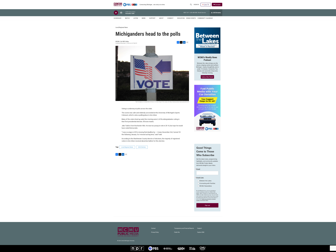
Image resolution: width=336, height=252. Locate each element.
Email (198, 169)
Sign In (196, 4)
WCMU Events (191, 18)
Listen (135, 18)
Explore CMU (200, 232)
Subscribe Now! (207, 77)
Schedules (117, 18)
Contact (153, 228)
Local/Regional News (121, 27)
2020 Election (142, 147)
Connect (170, 18)
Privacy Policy (155, 232)
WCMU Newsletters (206, 186)
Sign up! (207, 205)
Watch (127, 18)
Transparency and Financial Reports (184, 228)
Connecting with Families (207, 183)
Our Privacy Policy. (204, 200)
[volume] (121, 13)
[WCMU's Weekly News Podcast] (207, 40)
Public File (177, 232)
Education (181, 18)
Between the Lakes (205, 181)
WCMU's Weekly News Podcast (207, 58)
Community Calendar (205, 18)
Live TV (206, 4)
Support (152, 18)
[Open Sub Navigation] (122, 18)
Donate (217, 5)
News (144, 18)
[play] (116, 13)
